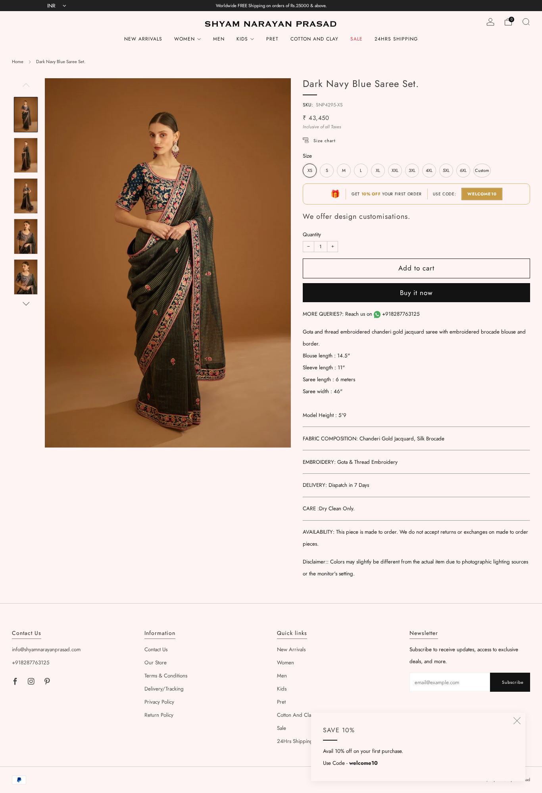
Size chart (324, 140)
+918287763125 (401, 314)
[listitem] (271, 5)
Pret (272, 38)
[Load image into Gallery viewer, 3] (25, 196)
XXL (395, 170)
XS (310, 170)
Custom (482, 170)
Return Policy (158, 715)
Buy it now (416, 292)
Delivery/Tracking (164, 689)
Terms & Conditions (165, 675)
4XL (429, 170)
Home (17, 61)
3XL (412, 170)
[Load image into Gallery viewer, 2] (25, 155)
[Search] (526, 22)
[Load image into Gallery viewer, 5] (25, 277)
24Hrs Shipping (396, 38)
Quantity (312, 234)
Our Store (155, 662)
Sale (356, 38)
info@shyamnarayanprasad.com (46, 649)
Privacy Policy (159, 702)
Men (219, 38)
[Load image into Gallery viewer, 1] (25, 114)
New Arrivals (143, 38)
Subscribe (513, 682)
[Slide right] (26, 304)
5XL (446, 170)
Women (184, 38)
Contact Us (155, 649)
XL (378, 170)
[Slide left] (26, 87)
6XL (463, 170)
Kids (242, 38)
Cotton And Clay (314, 38)
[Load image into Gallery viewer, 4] (25, 236)
